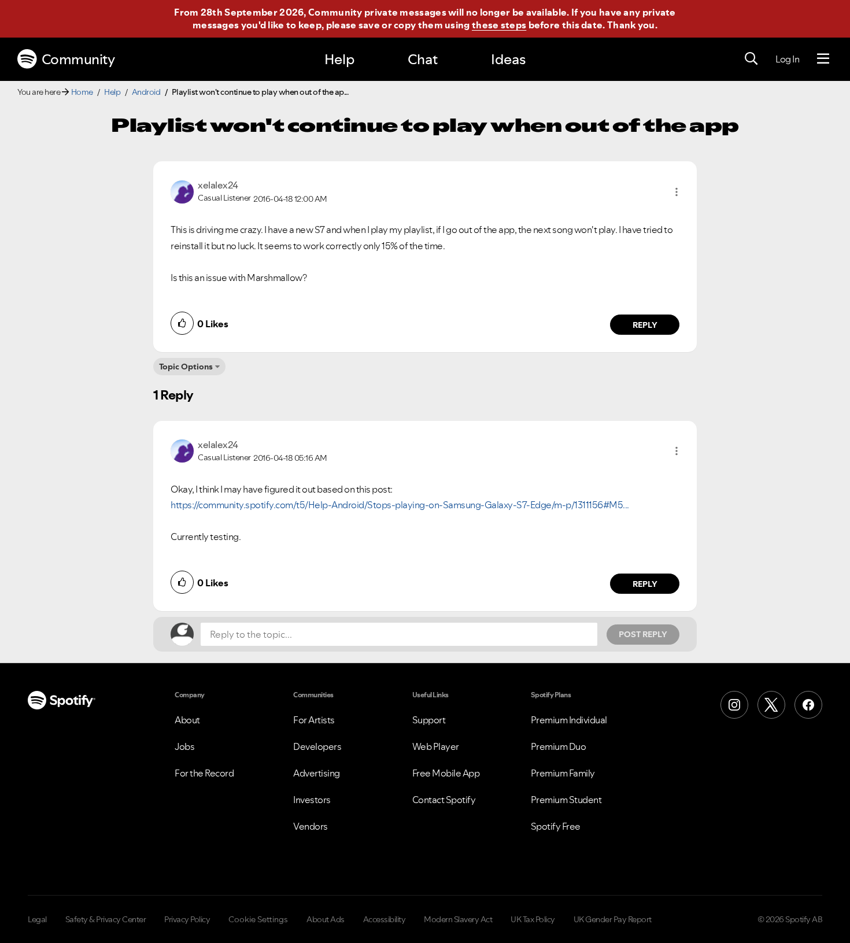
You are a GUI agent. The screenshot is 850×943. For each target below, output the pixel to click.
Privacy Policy (187, 919)
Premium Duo (558, 746)
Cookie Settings (258, 919)
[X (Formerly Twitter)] (771, 705)
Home (82, 92)
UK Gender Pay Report (613, 919)
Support (429, 719)
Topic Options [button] (186, 366)
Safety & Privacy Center (105, 919)
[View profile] (182, 190)
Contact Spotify (444, 799)
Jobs (184, 746)
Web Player (435, 746)
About (187, 719)
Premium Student (566, 799)
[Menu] (823, 59)
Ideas (508, 59)
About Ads (325, 919)
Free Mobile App (446, 773)
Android (146, 92)
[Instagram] (734, 705)
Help (339, 59)
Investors (312, 799)
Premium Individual (569, 719)
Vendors (310, 826)
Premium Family (563, 773)
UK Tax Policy (533, 919)
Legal (37, 919)
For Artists (314, 719)
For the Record (204, 773)
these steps (499, 25)
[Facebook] (808, 705)
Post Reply (643, 634)
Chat (423, 59)
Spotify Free (556, 826)
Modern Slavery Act (458, 919)
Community (78, 59)
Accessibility (384, 919)
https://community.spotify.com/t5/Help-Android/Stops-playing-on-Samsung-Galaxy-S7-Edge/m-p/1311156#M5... (400, 504)
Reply (645, 325)
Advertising (316, 773)
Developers (317, 746)
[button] (676, 192)
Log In (787, 59)
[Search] (751, 58)
